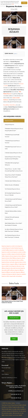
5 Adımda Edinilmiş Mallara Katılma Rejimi (13, 212)
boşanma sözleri (5, 276)
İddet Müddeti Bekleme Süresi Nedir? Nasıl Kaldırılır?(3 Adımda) (13, 224)
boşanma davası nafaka (17, 260)
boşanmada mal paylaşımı (16, 276)
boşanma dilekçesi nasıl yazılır (9, 272)
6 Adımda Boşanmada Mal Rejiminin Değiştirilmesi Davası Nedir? (13, 206)
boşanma (4, 246)
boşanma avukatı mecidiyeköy (17, 250)
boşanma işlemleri (12, 274)
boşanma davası (9, 256)
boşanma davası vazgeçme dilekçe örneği (11, 264)
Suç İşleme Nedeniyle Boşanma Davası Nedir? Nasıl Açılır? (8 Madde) (14, 230)
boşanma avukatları (6, 254)
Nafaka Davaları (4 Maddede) (12, 185)
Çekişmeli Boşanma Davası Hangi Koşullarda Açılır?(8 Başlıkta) (12, 157)
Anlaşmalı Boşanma (9, 124)
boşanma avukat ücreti (12, 246)
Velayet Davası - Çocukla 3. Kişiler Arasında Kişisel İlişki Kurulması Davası (13, 170)
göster (15, 53)
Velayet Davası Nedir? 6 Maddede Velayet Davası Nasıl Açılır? (13, 176)
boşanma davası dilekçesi (20, 256)
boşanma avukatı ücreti (7, 252)
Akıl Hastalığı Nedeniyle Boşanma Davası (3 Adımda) (12, 194)
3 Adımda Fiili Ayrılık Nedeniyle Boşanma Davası (12, 218)
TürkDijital (18, 403)
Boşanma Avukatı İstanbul (12, 248)
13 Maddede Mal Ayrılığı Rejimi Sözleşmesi (12, 164)
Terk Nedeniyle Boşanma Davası (12, 189)
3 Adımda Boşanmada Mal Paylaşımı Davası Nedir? (13, 200)
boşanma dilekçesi (19, 270)
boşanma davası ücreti (20, 262)
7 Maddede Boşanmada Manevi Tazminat (12, 141)
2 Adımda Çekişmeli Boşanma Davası (13, 152)
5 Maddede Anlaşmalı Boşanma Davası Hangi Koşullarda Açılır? (14, 129)
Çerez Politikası (5, 374)
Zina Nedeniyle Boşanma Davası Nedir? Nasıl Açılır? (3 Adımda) (12, 236)
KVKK (3, 371)
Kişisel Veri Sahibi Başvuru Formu (9, 377)
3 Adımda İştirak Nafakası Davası (12, 181)
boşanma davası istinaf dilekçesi (9, 258)
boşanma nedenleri (21, 274)
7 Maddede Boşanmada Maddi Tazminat (12, 135)
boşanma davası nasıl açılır (8, 262)
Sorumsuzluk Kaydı (6, 367)
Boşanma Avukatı (9, 120)
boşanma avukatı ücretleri (19, 252)
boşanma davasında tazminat (13, 268)
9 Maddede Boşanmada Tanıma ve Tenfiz (13, 147)
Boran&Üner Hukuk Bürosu (9, 105)
